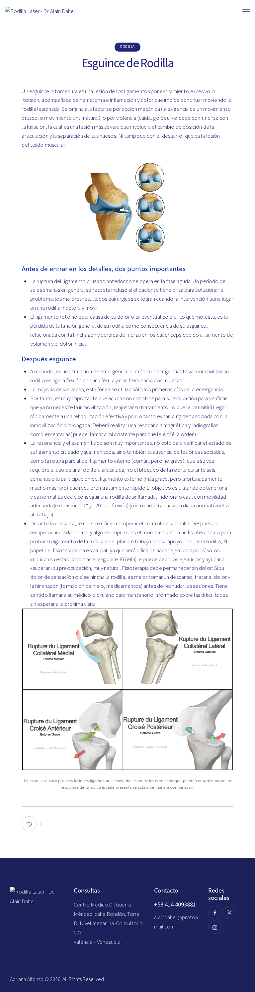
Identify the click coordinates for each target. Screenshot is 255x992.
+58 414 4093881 (175, 904)
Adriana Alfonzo (27, 979)
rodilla (127, 46)
